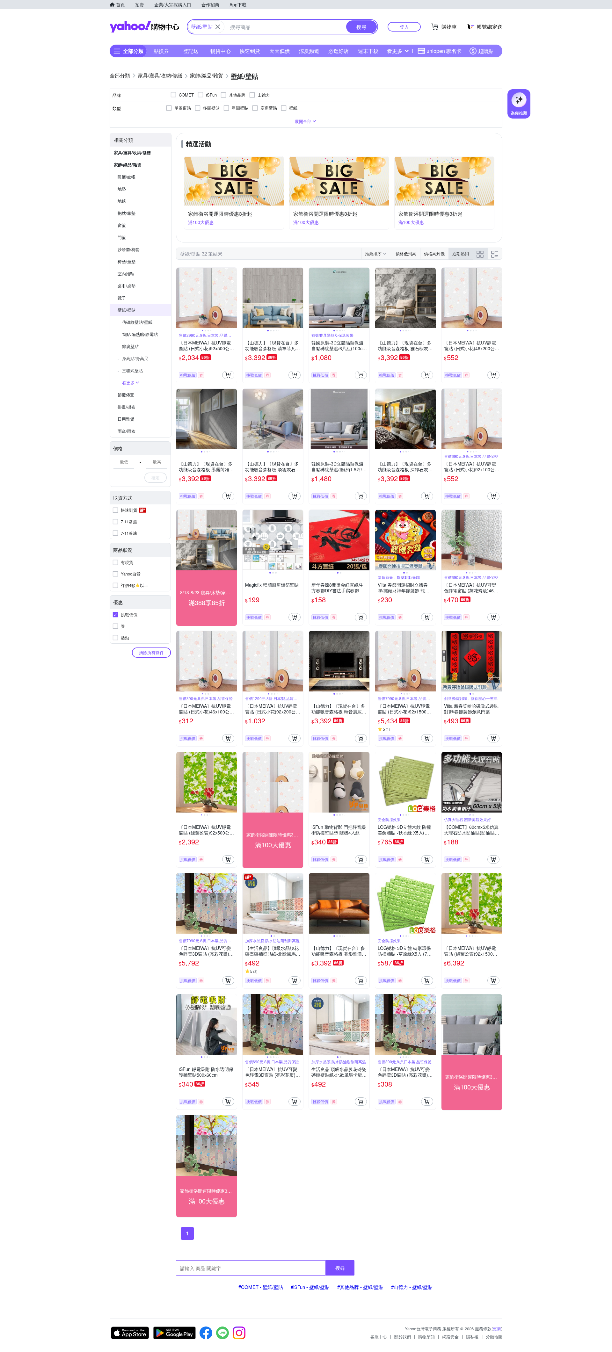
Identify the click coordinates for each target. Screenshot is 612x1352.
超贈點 (485, 50)
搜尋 (340, 1267)
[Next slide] (233, 298)
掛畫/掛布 (126, 407)
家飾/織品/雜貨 (127, 165)
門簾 (122, 237)
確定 (155, 477)
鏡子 (122, 298)
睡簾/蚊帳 (126, 177)
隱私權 (472, 1337)
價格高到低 (434, 253)
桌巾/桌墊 (126, 286)
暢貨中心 (220, 50)
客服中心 (378, 1337)
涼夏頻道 (309, 50)
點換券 (161, 50)
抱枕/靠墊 (126, 213)
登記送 (191, 50)
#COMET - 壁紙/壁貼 (260, 1286)
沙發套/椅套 (129, 249)
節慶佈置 (126, 395)
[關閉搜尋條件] (218, 27)
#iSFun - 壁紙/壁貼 (310, 1286)
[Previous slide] (180, 298)
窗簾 (122, 225)
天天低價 (279, 50)
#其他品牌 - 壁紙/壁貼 (360, 1286)
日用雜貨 (126, 419)
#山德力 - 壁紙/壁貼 (412, 1286)
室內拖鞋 (126, 274)
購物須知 (426, 1337)
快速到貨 (250, 50)
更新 (497, 1329)
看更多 (394, 50)
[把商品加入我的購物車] (228, 375)
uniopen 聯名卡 (444, 50)
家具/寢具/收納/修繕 (132, 152)
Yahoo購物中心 (144, 26)
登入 (404, 26)
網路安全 (450, 1337)
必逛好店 (338, 50)
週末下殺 (368, 50)
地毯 (122, 201)
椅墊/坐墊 (126, 261)
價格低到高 (406, 253)
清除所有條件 (151, 652)
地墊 (122, 189)
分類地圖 (494, 1337)
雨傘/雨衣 (126, 431)
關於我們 (402, 1337)
